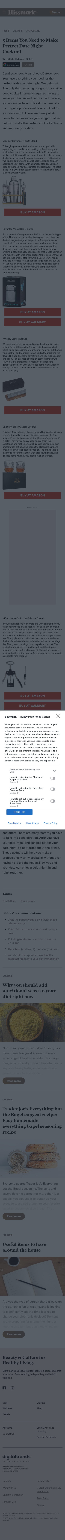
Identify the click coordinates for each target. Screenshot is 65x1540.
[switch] (52, 778)
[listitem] (32, 771)
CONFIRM (19, 812)
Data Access (32, 823)
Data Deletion (14, 823)
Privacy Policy (50, 823)
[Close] (59, 717)
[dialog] (32, 770)
